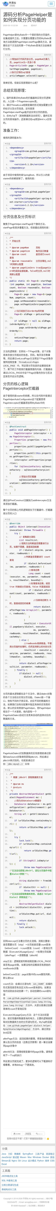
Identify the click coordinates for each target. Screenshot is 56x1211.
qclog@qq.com (31, 1202)
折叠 (8, 55)
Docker (45, 1157)
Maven (23, 1157)
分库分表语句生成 (10, 1184)
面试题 (16, 1157)
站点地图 (32, 1205)
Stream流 (6, 1160)
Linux (24, 1160)
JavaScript (6, 1157)
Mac (30, 1157)
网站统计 (41, 1205)
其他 (52, 1157)
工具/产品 (39, 1153)
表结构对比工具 (9, 1189)
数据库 (17, 1153)
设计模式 (32, 1160)
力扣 (10, 1153)
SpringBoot (28, 1153)
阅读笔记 (50, 1153)
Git (19, 1160)
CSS (52, 1160)
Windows (37, 1157)
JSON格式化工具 (10, 1175)
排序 (47, 1160)
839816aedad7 (20, 1205)
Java (4, 1153)
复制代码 (47, 55)
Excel (4, 1163)
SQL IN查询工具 (9, 1180)
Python (40, 1160)
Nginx (14, 1160)
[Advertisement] (28, 1097)
